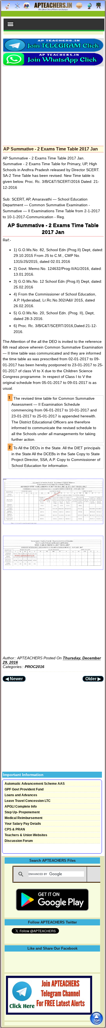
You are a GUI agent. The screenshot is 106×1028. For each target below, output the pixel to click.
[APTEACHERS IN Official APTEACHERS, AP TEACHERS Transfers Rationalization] (53, 9)
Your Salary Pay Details (23, 824)
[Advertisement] (53, 104)
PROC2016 (34, 666)
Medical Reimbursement (23, 818)
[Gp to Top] (96, 1018)
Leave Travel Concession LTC (28, 801)
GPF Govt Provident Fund (24, 789)
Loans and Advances (21, 795)
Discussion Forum (19, 841)
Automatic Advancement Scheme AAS (35, 784)
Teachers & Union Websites (26, 835)
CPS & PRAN (15, 829)
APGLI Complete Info (21, 806)
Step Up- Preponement (22, 812)
